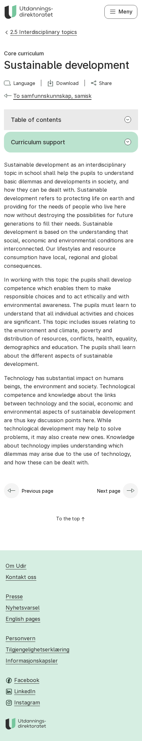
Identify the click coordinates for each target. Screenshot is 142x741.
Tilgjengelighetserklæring (37, 649)
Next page (108, 491)
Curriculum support (38, 142)
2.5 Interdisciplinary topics (43, 32)
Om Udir (16, 566)
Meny (125, 11)
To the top (68, 518)
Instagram (27, 702)
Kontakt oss (21, 577)
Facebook (26, 680)
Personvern (20, 638)
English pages (23, 619)
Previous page (37, 491)
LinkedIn (24, 691)
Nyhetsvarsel (23, 607)
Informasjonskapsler (32, 660)
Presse (14, 596)
